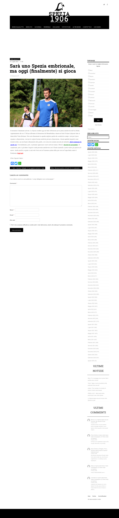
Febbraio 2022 (91, 315)
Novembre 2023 (92, 252)
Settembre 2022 (92, 294)
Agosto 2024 (91, 224)
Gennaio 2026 (91, 173)
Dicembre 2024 (92, 212)
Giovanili (38, 27)
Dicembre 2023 (92, 249)
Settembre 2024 (92, 221)
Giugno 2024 (91, 230)
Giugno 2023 (91, 267)
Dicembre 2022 (92, 285)
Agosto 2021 (91, 324)
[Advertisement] (59, 43)
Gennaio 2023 (91, 282)
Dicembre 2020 (92, 348)
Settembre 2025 (92, 185)
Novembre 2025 (92, 179)
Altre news (77, 27)
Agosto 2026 (91, 152)
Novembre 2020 (92, 351)
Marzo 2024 (91, 239)
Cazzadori (92, 91)
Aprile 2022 (91, 309)
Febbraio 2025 (91, 206)
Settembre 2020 (92, 357)
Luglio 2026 (91, 155)
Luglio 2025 (91, 191)
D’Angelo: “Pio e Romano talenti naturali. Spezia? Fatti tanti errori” (99, 450)
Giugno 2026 (91, 158)
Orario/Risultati (102, 496)
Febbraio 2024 (91, 243)
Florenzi (92, 94)
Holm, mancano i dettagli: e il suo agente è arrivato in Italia (27, 168)
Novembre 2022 (92, 288)
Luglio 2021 (91, 327)
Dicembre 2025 (92, 176)
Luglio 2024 (91, 227)
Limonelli (92, 106)
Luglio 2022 (91, 300)
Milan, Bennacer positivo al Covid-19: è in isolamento (66, 168)
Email (12, 215)
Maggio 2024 (91, 233)
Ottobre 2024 (91, 218)
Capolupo (92, 82)
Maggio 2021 (91, 333)
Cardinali (92, 97)
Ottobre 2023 (91, 255)
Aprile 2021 (91, 336)
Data (89, 496)
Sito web (12, 220)
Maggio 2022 (91, 306)
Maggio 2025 (91, 197)
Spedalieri (92, 79)
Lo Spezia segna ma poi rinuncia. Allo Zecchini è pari (99, 420)
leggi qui (20, 153)
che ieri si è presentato (71, 145)
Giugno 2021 (91, 330)
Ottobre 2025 (91, 182)
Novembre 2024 (92, 215)
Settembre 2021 (92, 321)
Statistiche (66, 27)
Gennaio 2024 (91, 245)
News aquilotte (18, 27)
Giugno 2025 (91, 194)
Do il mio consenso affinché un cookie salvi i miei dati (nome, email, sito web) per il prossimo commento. (42, 225)
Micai (91, 70)
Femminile (47, 27)
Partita (94, 496)
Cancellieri (92, 73)
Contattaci (87, 27)
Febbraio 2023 (91, 279)
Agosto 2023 (91, 261)
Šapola (91, 76)
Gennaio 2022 (91, 318)
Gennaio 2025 (91, 209)
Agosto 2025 (91, 188)
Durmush (92, 103)
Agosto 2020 (91, 360)
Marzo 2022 (91, 312)
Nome (12, 210)
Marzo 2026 (91, 167)
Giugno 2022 (91, 303)
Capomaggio (93, 109)
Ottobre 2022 (91, 291)
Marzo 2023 (91, 276)
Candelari (92, 88)
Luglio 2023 (91, 264)
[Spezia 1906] (59, 24)
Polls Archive (91, 129)
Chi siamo (97, 27)
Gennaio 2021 (91, 345)
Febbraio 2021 (91, 342)
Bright (91, 115)
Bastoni (92, 112)
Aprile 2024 (91, 236)
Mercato (29, 27)
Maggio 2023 (91, 270)
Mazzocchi (92, 100)
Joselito (92, 85)
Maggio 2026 (91, 161)
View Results (98, 125)
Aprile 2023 (91, 273)
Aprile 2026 (91, 164)
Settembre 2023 (92, 258)
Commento (13, 183)
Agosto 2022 (91, 297)
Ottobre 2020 (91, 354)
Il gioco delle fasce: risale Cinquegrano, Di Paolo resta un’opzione (99, 436)
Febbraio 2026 (91, 170)
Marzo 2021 (91, 339)
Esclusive (56, 27)
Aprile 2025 (91, 200)
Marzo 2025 (91, 203)
